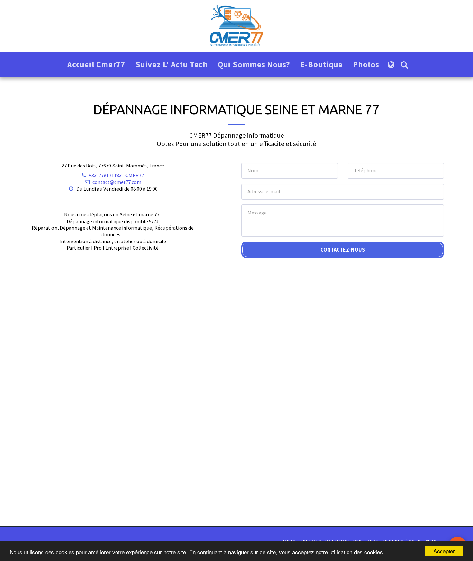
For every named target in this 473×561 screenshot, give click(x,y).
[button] (404, 65)
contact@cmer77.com (116, 182)
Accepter (444, 551)
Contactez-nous (342, 249)
